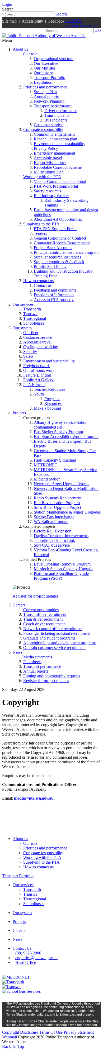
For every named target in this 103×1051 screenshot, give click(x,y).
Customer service (48, 125)
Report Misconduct (50, 162)
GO (98, 30)
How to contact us (38, 280)
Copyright (10, 1032)
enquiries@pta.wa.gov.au (36, 957)
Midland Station (47, 479)
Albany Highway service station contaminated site (60, 424)
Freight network (36, 365)
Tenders (40, 233)
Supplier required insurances (57, 257)
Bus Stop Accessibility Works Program (66, 436)
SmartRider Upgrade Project (57, 507)
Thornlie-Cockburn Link (54, 540)
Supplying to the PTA (41, 224)
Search (61, 14)
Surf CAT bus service (52, 545)
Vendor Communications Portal (60, 181)
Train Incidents (56, 115)
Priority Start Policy (50, 266)
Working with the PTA (42, 177)
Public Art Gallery (38, 380)
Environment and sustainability (59, 143)
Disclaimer (29, 1032)
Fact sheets (32, 661)
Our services (23, 304)
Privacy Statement (79, 1032)
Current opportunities (41, 610)
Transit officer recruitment (44, 614)
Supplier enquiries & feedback (59, 262)
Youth (39, 394)
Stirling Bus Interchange (54, 517)
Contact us (43, 285)
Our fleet (30, 332)
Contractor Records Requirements (62, 243)
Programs (52, 399)
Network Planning (49, 101)
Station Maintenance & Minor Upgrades (67, 512)
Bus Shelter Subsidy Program (58, 432)
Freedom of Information (54, 295)
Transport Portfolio (49, 77)
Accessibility (32, 21)
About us (20, 49)
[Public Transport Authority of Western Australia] (44, 35)
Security (30, 351)
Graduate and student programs (49, 638)
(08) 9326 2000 (28, 953)
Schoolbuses (33, 323)
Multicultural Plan (49, 172)
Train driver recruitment (43, 619)
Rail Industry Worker (51, 195)
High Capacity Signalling (55, 460)
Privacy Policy (46, 148)
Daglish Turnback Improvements (61, 536)
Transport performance (53, 106)
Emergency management (54, 153)
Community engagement (54, 134)
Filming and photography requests (51, 676)
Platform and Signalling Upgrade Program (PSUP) (61, 575)
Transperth (32, 309)
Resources (53, 403)
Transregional (34, 318)
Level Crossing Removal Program (62, 564)
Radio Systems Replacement (57, 498)
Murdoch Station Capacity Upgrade (63, 569)
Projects (19, 413)
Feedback (56, 21)
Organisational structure (53, 58)
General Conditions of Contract (60, 238)
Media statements (37, 657)
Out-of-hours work (39, 370)
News (17, 652)
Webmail (9, 1037)
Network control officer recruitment (52, 628)
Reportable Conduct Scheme (58, 167)
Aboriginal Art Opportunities (58, 219)
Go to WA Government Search (81, 23)
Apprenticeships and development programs (59, 643)
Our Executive (46, 63)
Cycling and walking (40, 347)
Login (7, 4)
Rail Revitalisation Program (57, 502)
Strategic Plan (45, 91)
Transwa (30, 313)
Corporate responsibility (43, 129)
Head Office (25, 962)
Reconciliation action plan (55, 139)
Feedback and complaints (55, 290)
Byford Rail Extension (52, 531)
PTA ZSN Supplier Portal (55, 228)
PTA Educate (34, 384)
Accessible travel (48, 158)
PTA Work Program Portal (56, 186)
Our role (30, 54)
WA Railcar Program (51, 521)
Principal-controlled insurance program (66, 252)
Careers (19, 605)
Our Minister (44, 68)
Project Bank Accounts (53, 247)
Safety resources (47, 191)
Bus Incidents (55, 120)
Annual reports (46, 96)
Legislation (43, 82)
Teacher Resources (49, 389)
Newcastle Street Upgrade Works (61, 484)
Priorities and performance (45, 87)
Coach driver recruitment (44, 624)
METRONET (45, 465)
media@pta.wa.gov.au (34, 798)
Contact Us (22, 948)
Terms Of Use (51, 1032)
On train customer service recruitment (54, 647)
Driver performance (60, 110)
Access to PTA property (54, 299)
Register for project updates (35, 596)
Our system (22, 328)
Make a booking (47, 408)
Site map (9, 21)
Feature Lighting (37, 375)
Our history (43, 73)
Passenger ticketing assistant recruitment (56, 633)
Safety (28, 356)
